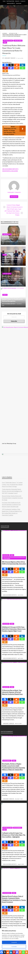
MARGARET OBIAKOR (10, 58)
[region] (14, 941)
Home (4, 1)
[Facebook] (5, 65)
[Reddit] (16, 65)
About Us (17, 1)
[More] (5, 71)
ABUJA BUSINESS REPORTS (9, 241)
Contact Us (22, 1)
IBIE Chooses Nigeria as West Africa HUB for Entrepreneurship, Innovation (14, 563)
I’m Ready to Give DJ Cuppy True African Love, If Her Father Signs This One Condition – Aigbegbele (13, 835)
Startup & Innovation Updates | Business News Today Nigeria (14, 558)
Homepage (4, 33)
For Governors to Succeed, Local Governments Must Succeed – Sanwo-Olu (12, 259)
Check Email (18, 3)
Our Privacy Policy (10, 1)
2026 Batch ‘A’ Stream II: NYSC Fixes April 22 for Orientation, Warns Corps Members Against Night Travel (14, 629)
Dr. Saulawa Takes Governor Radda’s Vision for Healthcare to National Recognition (12, 299)
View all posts (14, 196)
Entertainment (6, 760)
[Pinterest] (5, 68)
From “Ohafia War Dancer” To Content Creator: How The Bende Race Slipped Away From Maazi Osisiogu (12, 484)
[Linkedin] (22, 65)
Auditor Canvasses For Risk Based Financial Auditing (12, 238)
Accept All (14, 942)
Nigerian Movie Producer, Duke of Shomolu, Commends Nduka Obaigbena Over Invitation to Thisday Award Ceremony (14, 899)
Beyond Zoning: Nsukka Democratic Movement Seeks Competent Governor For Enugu (12, 498)
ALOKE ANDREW (6, 263)
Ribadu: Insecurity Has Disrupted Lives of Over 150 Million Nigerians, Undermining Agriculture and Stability (13, 279)
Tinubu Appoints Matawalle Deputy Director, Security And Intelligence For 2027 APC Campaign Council (12, 491)
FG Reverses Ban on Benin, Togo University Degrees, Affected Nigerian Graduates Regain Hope (12, 692)
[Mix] (16, 68)
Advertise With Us (11, 3)
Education (5, 555)
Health (5, 294)
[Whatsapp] (22, 68)
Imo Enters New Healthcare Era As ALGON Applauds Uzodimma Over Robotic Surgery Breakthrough (11, 504)
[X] (11, 65)
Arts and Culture (13, 33)
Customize (14, 946)
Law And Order (18, 40)
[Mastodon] (11, 68)
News (5, 42)
